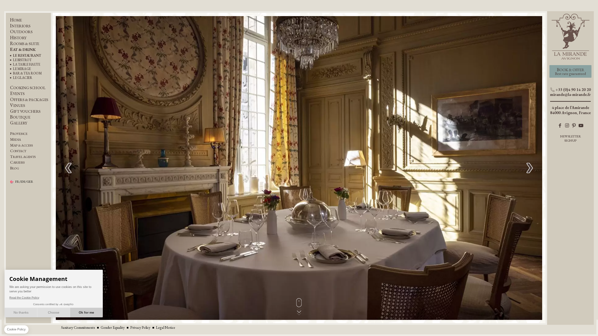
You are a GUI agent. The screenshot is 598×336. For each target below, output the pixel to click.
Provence (18, 133)
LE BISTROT (22, 60)
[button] (530, 168)
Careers (17, 162)
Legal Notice (165, 327)
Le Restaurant (27, 55)
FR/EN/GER (24, 181)
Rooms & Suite (24, 43)
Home (16, 20)
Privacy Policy (140, 327)
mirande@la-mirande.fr (570, 94)
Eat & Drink (23, 49)
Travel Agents (23, 156)
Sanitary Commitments (78, 327)
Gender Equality (113, 327)
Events (17, 93)
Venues (17, 105)
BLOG (14, 168)
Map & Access (21, 145)
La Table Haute (26, 64)
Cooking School (27, 88)
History (18, 38)
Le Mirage (22, 69)
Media (15, 139)
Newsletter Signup (570, 138)
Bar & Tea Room (27, 73)
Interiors (20, 26)
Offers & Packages (29, 99)
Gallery (18, 123)
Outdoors (21, 32)
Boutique (20, 117)
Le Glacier (22, 78)
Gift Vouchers (25, 111)
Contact (18, 150)
